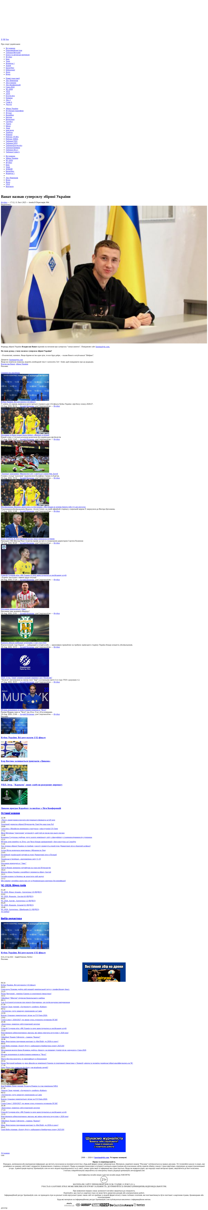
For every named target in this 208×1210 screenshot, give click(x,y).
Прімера (9, 98)
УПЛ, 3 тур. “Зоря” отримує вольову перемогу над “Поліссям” (26, 678)
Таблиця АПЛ (11, 143)
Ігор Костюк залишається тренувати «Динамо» (25, 761)
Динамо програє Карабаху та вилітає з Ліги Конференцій (31, 808)
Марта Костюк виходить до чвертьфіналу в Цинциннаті (24, 1059)
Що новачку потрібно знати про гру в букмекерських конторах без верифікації (33, 881)
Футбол (9, 57)
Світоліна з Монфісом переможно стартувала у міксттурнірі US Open (29, 829)
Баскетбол (10, 68)
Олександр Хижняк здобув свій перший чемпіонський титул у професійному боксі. (35, 989)
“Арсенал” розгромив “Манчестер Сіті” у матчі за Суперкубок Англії (29, 474)
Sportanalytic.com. (103, 347)
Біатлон (9, 117)
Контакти (10, 186)
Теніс (8, 61)
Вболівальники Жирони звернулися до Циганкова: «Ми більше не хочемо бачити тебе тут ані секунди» (43, 507)
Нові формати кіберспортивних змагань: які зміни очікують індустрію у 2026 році (34, 1033)
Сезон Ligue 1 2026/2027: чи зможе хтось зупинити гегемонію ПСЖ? (29, 1020)
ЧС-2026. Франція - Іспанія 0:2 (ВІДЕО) (17, 905)
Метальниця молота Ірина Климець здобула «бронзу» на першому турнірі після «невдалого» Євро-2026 (43, 1050)
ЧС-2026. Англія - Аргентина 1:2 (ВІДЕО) (18, 901)
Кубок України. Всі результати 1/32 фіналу (18, 402)
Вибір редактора (11, 918)
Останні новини (10, 813)
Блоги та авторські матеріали (18, 55)
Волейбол (10, 115)
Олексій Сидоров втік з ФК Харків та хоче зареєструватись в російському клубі (33, 575)
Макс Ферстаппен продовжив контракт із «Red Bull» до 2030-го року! (29, 1041)
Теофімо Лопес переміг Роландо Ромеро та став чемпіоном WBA (29, 1086)
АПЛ (8, 94)
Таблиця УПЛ (11, 141)
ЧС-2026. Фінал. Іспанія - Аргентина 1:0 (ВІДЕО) (21, 892)
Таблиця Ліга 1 (12, 150)
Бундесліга (10, 96)
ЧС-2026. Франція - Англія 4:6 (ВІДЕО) (17, 896)
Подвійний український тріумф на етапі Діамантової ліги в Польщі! (29, 855)
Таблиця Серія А (13, 152)
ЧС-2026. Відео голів (13, 885)
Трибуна (9, 132)
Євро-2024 (10, 87)
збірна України (22, 364)
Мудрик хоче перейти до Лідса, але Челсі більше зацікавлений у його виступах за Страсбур (38, 842)
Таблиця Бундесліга (14, 145)
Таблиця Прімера (13, 148)
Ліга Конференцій (13, 85)
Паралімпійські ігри (14, 50)
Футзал (9, 113)
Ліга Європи (11, 83)
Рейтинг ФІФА (12, 139)
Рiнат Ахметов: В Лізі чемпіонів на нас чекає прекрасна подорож (28, 539)
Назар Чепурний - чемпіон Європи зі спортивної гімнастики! (26, 994)
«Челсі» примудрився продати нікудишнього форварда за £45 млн (28, 820)
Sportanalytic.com (16, 360)
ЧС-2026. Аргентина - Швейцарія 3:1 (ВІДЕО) (20, 909)
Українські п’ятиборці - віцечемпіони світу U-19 (21, 859)
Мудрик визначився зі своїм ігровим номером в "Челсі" (23, 710)
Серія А (9, 102)
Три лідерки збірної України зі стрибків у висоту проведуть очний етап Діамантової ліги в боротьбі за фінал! (46, 846)
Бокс (8, 59)
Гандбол (9, 122)
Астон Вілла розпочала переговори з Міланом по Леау (23, 850)
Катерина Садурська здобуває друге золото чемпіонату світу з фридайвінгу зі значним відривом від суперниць (46, 837)
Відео (8, 74)
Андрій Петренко (27, 406)
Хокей (8, 66)
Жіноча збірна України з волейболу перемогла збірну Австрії (26, 872)
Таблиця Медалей (13, 53)
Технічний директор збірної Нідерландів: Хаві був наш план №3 (27, 824)
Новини (9, 135)
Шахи (8, 126)
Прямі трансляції (13, 78)
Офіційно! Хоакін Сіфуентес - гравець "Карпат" (20, 1037)
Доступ (9, 104)
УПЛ (8, 91)
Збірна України (12, 108)
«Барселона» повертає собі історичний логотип (20, 1024)
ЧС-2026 (9, 89)
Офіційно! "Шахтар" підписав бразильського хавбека (23, 998)
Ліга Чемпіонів (12, 81)
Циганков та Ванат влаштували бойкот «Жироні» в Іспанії (25, 435)
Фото (8, 72)
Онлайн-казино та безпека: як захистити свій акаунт (22, 876)
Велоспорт (10, 119)
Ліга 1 (8, 100)
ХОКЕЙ (9, 169)
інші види (10, 130)
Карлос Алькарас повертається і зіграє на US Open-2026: (24, 1015)
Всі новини (10, 48)
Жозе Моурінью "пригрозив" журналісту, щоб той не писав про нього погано (33, 833)
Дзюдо (8, 124)
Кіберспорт (10, 70)
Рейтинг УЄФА (12, 137)
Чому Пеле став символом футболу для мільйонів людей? (24, 1067)
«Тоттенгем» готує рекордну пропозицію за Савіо (21, 1011)
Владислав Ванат (8, 364)
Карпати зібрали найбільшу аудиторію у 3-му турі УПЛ (23, 643)
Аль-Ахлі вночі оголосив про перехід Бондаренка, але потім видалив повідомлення (35, 1002)
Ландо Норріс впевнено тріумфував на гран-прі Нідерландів (26, 868)
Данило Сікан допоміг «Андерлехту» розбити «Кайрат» (24, 1007)
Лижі (8, 128)
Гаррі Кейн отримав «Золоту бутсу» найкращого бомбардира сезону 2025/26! (32, 1046)
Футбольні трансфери (15, 111)
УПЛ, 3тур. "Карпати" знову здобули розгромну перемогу (31, 784)
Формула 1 (10, 63)
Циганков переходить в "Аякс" (13, 609)
